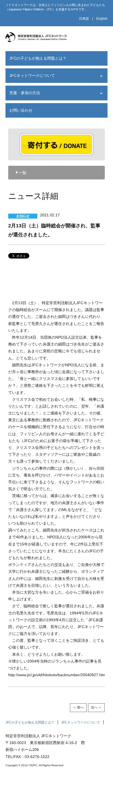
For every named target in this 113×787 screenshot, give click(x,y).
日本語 (84, 19)
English (102, 19)
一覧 (22, 172)
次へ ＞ (96, 707)
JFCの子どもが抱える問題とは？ (37, 58)
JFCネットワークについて (32, 75)
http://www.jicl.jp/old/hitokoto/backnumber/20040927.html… (59, 675)
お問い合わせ (20, 110)
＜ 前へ (78, 707)
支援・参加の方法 (24, 93)
